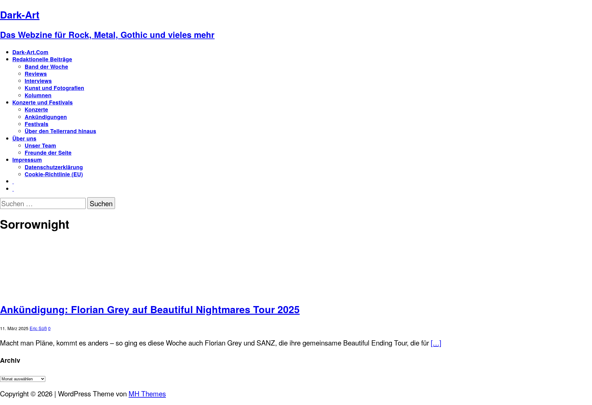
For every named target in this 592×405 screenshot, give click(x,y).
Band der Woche (46, 66)
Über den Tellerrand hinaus (60, 131)
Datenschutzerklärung (54, 167)
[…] (436, 342)
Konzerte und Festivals (42, 102)
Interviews (38, 80)
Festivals (36, 124)
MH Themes (147, 393)
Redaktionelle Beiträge (42, 59)
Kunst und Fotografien (54, 88)
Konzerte (36, 109)
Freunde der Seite (48, 152)
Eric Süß (38, 328)
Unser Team (40, 145)
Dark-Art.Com (30, 52)
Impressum (27, 159)
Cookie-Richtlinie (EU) (54, 174)
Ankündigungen (46, 117)
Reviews (36, 73)
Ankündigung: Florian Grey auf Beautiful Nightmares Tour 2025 (150, 309)
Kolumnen (38, 95)
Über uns (24, 138)
